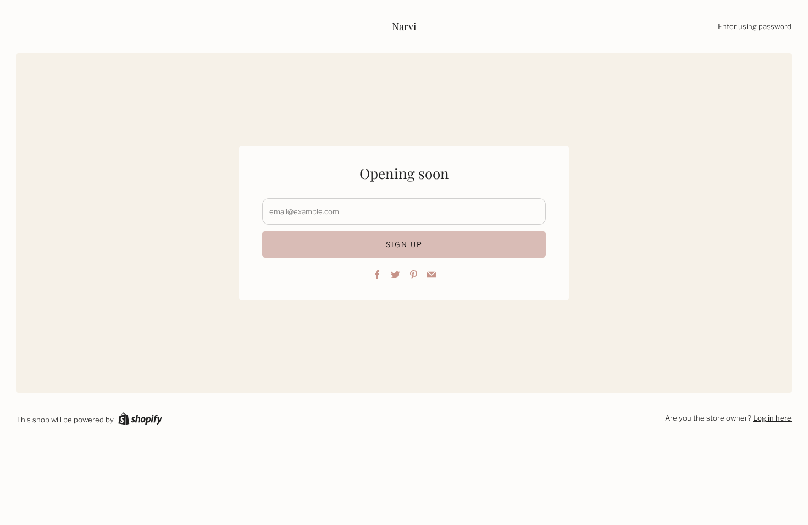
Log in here (772, 418)
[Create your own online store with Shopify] (140, 420)
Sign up (404, 244)
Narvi (404, 26)
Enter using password (755, 26)
